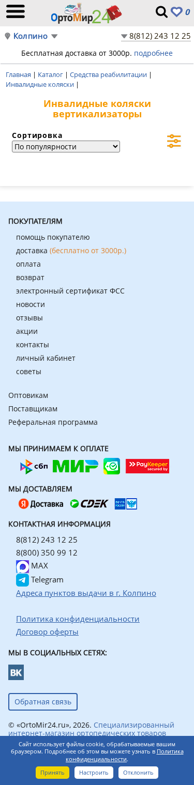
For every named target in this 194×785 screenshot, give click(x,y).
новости (30, 304)
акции (27, 331)
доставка (71, 250)
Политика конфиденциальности (125, 755)
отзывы (29, 317)
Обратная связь (42, 701)
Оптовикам (28, 395)
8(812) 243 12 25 (160, 35)
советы (28, 371)
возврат (30, 277)
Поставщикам (32, 408)
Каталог (51, 74)
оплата (28, 264)
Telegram (46, 579)
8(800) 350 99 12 (47, 552)
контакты (32, 344)
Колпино (30, 36)
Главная (19, 74)
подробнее (153, 53)
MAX (38, 565)
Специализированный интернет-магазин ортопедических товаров (91, 729)
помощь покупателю (53, 237)
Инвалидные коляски (41, 84)
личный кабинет (46, 358)
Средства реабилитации (109, 74)
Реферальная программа (53, 422)
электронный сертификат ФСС (70, 291)
